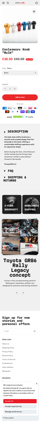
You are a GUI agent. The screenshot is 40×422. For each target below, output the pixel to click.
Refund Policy (7, 355)
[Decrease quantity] (5, 89)
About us (5, 344)
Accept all (9, 401)
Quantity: (5, 84)
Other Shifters (7, 367)
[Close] (36, 383)
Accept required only (13, 406)
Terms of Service (8, 359)
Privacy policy (8, 418)
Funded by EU (7, 363)
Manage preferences (13, 412)
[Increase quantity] (15, 89)
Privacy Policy (7, 351)
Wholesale (6, 371)
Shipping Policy (8, 348)
